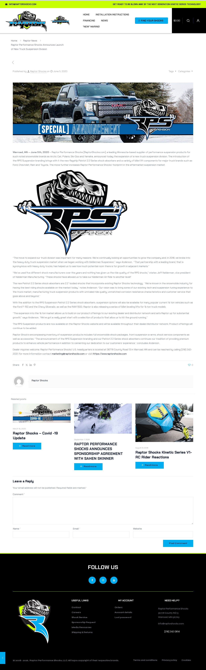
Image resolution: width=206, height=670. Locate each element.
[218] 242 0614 (172, 631)
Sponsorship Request (84, 622)
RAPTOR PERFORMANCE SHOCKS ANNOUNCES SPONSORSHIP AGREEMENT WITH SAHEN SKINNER (98, 451)
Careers (76, 612)
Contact (76, 607)
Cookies (186, 660)
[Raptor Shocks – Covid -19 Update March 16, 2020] (2, 658)
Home (14, 40)
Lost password (123, 617)
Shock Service (79, 617)
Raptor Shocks (38, 71)
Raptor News (30, 40)
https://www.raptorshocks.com (110, 353)
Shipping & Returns (82, 632)
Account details (123, 612)
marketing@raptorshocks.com (68, 353)
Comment (19, 494)
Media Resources (81, 627)
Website (137, 528)
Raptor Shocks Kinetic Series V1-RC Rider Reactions (163, 454)
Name (17, 528)
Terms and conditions (145, 660)
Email (76, 528)
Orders (118, 607)
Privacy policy (169, 660)
